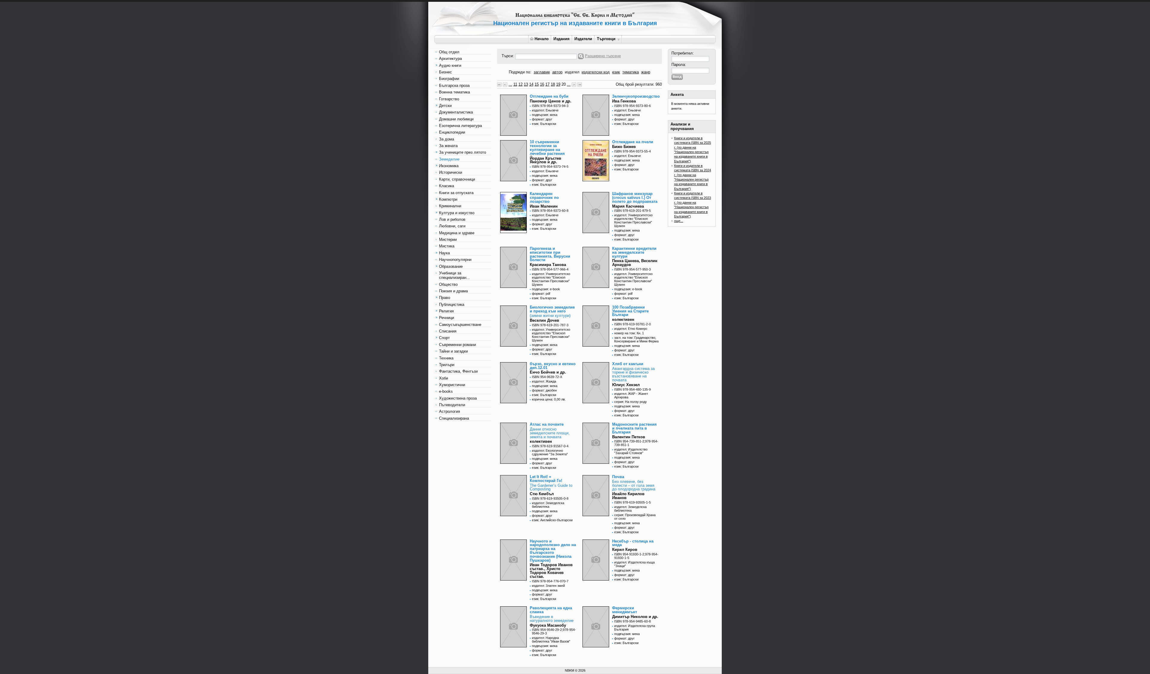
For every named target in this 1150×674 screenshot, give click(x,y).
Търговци (606, 39)
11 (515, 84)
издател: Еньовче (545, 110)
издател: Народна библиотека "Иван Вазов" (551, 639)
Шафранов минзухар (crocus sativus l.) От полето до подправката (634, 197)
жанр (645, 72)
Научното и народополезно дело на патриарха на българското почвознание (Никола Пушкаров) (553, 551)
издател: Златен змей (548, 585)
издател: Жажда (544, 381)
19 (558, 84)
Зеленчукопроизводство (636, 96)
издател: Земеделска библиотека (548, 504)
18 (553, 84)
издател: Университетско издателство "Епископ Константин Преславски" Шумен (633, 220)
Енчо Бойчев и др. (548, 372)
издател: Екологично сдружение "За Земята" (550, 452)
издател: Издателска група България (634, 627)
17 (547, 84)
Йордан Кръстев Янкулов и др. (545, 160)
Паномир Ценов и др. (550, 101)
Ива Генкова (624, 101)
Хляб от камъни (627, 364)
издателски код (596, 72)
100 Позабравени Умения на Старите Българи (630, 311)
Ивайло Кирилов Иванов (628, 496)
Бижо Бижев (624, 146)
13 (526, 84)
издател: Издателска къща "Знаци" (634, 564)
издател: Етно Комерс (630, 328)
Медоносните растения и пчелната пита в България (634, 428)
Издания (561, 39)
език (616, 72)
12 (520, 84)
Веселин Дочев (544, 320)
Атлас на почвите (547, 424)
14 (531, 84)
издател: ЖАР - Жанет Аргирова (631, 395)
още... (678, 221)
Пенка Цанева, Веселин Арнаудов (634, 263)
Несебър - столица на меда (632, 543)
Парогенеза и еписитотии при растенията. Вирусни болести (550, 254)
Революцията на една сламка (551, 610)
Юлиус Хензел (626, 385)
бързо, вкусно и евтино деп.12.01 (553, 366)
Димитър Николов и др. (635, 616)
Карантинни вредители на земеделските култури (634, 252)
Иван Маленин (544, 206)
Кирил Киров (624, 549)
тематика (630, 72)
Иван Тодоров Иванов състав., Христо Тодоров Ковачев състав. (551, 570)
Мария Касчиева (628, 206)
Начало (542, 39)
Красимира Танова (548, 264)
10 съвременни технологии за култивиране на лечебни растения (547, 147)
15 (537, 84)
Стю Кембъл (542, 494)
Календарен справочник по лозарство (544, 197)
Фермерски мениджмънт (624, 610)
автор (557, 72)
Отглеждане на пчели (632, 142)
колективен (623, 319)
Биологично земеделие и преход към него (552, 309)
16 (542, 84)
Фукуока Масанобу (548, 625)
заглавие (542, 72)
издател (572, 72)
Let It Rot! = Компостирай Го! (546, 478)
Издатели (583, 39)
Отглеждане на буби (549, 96)
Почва (618, 476)
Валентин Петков (628, 437)
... (510, 84)
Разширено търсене (603, 56)
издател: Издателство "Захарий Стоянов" (630, 451)
